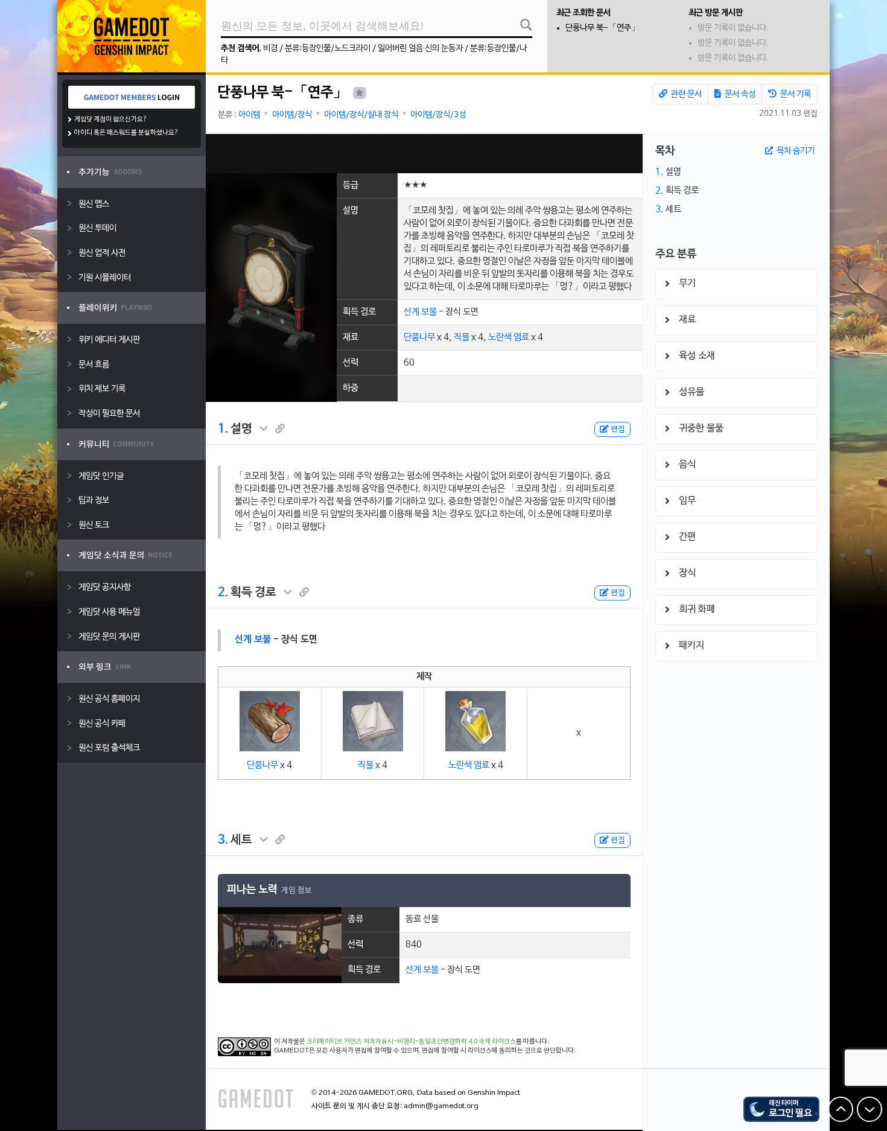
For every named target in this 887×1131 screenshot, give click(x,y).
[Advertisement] (424, 153)
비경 (270, 48)
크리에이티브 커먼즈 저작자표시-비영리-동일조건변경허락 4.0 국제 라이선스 (411, 1041)
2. (223, 592)
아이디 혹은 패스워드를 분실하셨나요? (126, 132)
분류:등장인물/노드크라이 (327, 48)
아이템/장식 (292, 114)
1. (223, 429)
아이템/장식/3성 (438, 114)
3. (223, 840)
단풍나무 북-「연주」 (602, 28)
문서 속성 (739, 94)
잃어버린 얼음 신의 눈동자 (420, 48)
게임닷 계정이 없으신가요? (110, 119)
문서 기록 (794, 94)
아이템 (249, 114)
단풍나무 (419, 337)
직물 (461, 337)
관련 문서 (685, 94)
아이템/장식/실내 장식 (361, 114)
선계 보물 (420, 312)
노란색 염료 (508, 337)
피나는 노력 (252, 890)
